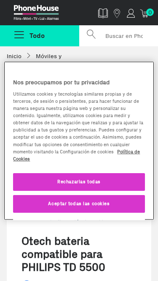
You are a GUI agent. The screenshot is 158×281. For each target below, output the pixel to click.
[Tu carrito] (145, 12)
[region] (79, 140)
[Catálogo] (103, 12)
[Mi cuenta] (131, 12)
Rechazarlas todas (79, 181)
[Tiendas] (117, 12)
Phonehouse (42, 14)
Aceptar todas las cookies (79, 203)
